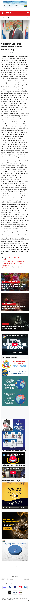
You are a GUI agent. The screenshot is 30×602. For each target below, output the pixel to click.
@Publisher (5, 267)
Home (4, 598)
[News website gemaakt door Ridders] (28, 599)
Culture (11, 258)
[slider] (14, 507)
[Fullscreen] (26, 507)
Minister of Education (13, 263)
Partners (15, 598)
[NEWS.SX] (2, 13)
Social (4, 259)
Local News (24, 258)
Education (17, 258)
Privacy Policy (24, 598)
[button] (15, 496)
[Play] (3, 507)
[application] (15, 495)
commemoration (10, 261)
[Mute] (24, 507)
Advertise (9, 598)
